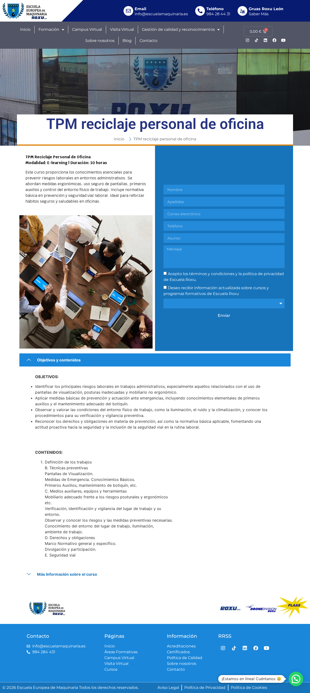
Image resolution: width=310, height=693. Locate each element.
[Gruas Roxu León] (242, 11)
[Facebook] (274, 40)
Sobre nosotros (100, 40)
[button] (296, 679)
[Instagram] (247, 40)
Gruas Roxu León (266, 9)
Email (140, 9)
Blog (127, 40)
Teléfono (215, 9)
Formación (49, 29)
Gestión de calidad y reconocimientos (178, 29)
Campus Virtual (87, 29)
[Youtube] (283, 40)
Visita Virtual (122, 29)
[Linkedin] (265, 40)
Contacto (148, 40)
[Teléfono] (200, 11)
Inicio (25, 29)
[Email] (128, 11)
